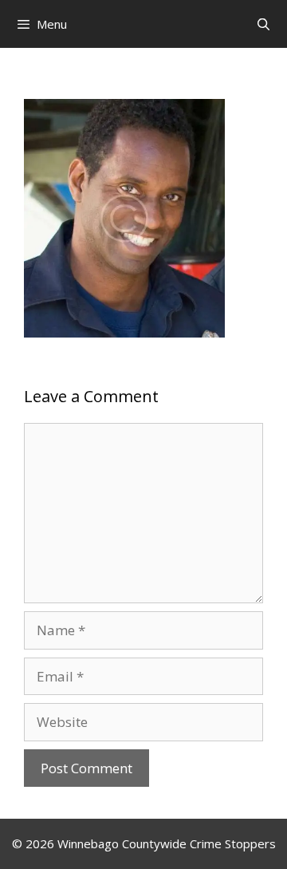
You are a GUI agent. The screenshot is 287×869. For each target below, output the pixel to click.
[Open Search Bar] (263, 24)
